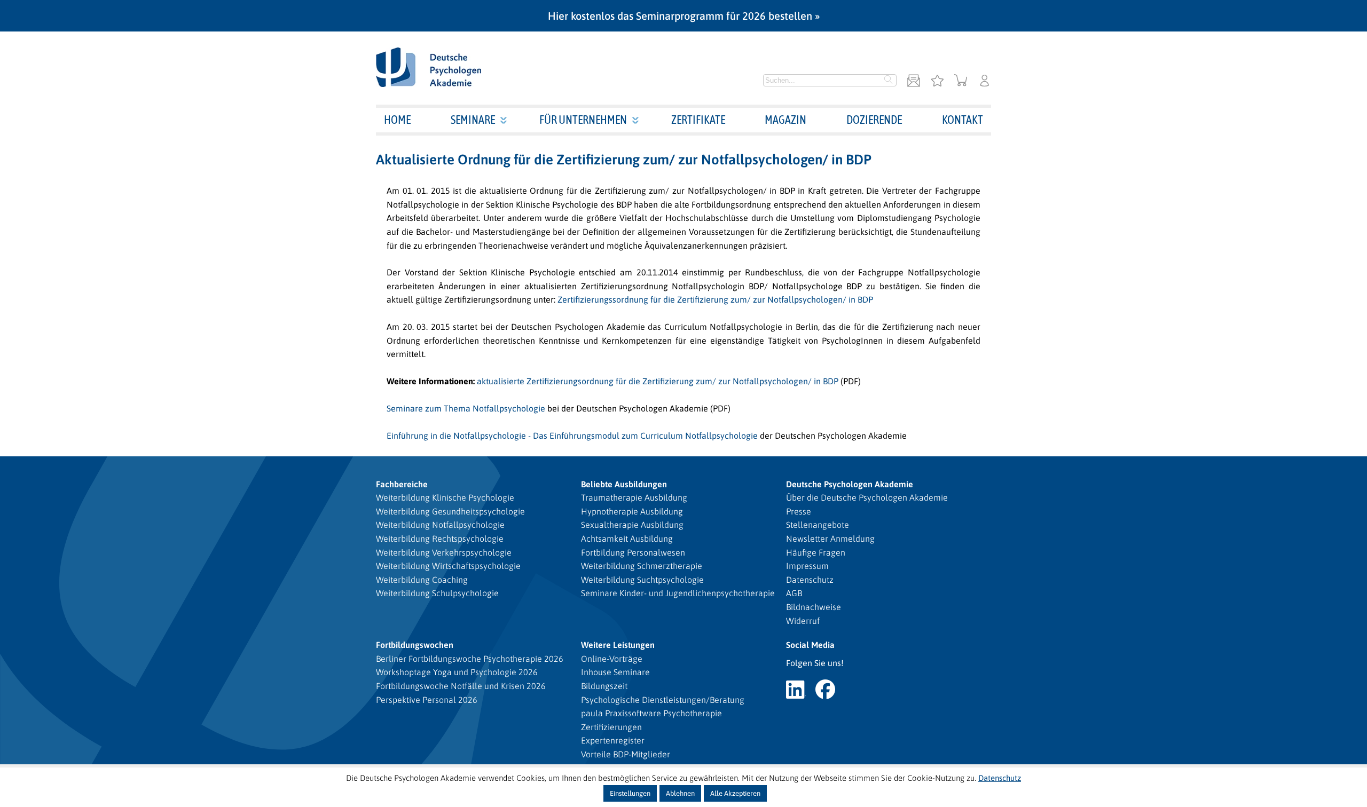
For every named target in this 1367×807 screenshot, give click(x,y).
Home (397, 119)
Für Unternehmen (583, 119)
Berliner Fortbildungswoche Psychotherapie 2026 (469, 658)
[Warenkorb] (961, 81)
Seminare (473, 119)
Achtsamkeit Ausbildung (627, 538)
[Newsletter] (913, 81)
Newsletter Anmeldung (830, 538)
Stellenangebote (817, 524)
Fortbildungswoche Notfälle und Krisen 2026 (461, 686)
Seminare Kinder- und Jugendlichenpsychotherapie (678, 593)
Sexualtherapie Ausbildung (632, 524)
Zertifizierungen (611, 727)
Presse (798, 511)
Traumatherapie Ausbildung (634, 497)
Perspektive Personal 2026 (426, 700)
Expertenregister (613, 740)
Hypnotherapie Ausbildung (632, 511)
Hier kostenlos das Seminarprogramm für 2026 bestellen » (684, 16)
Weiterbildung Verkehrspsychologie (444, 552)
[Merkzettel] (937, 81)
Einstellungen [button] (630, 793)
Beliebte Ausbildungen (624, 484)
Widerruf (803, 621)
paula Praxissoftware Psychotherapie (651, 713)
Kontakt (962, 119)
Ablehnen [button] (680, 793)
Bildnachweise (813, 607)
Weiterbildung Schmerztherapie (641, 566)
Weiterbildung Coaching (422, 579)
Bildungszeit (604, 686)
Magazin (785, 119)
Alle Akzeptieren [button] (735, 793)
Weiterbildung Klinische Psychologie (445, 497)
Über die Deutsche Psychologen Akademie (867, 497)
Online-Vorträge (611, 658)
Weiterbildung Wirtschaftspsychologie (448, 566)
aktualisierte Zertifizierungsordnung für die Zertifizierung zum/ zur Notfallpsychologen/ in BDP (657, 381)
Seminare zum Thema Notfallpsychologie (466, 408)
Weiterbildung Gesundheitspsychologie (450, 511)
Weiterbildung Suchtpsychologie (642, 579)
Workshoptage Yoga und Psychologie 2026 (457, 672)
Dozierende (874, 119)
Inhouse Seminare (615, 672)
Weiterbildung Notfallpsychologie (440, 524)
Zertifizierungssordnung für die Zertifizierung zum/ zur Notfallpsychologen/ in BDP (714, 299)
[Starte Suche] (888, 80)
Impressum (807, 566)
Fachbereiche (402, 484)
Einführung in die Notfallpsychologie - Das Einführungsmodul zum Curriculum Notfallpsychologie (572, 435)
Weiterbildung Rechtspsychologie (440, 538)
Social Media (810, 645)
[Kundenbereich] (984, 81)
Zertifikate (698, 119)
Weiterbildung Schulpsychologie (437, 593)
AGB (794, 593)
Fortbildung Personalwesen (633, 552)
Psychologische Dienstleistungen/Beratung (662, 700)
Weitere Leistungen (618, 645)
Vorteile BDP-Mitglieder (625, 754)
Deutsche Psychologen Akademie (849, 484)
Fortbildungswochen (414, 645)
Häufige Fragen (815, 552)
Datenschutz (810, 579)
